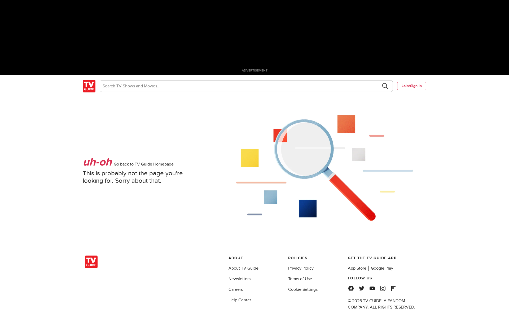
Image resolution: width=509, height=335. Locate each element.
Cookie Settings (303, 289)
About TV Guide (243, 268)
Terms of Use (300, 279)
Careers (236, 289)
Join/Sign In (412, 86)
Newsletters (240, 279)
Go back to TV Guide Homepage (144, 164)
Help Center (240, 300)
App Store (357, 268)
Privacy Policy (301, 268)
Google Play (382, 268)
